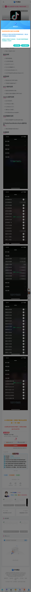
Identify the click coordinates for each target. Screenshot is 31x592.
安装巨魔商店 (25, 45)
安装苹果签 (16, 45)
